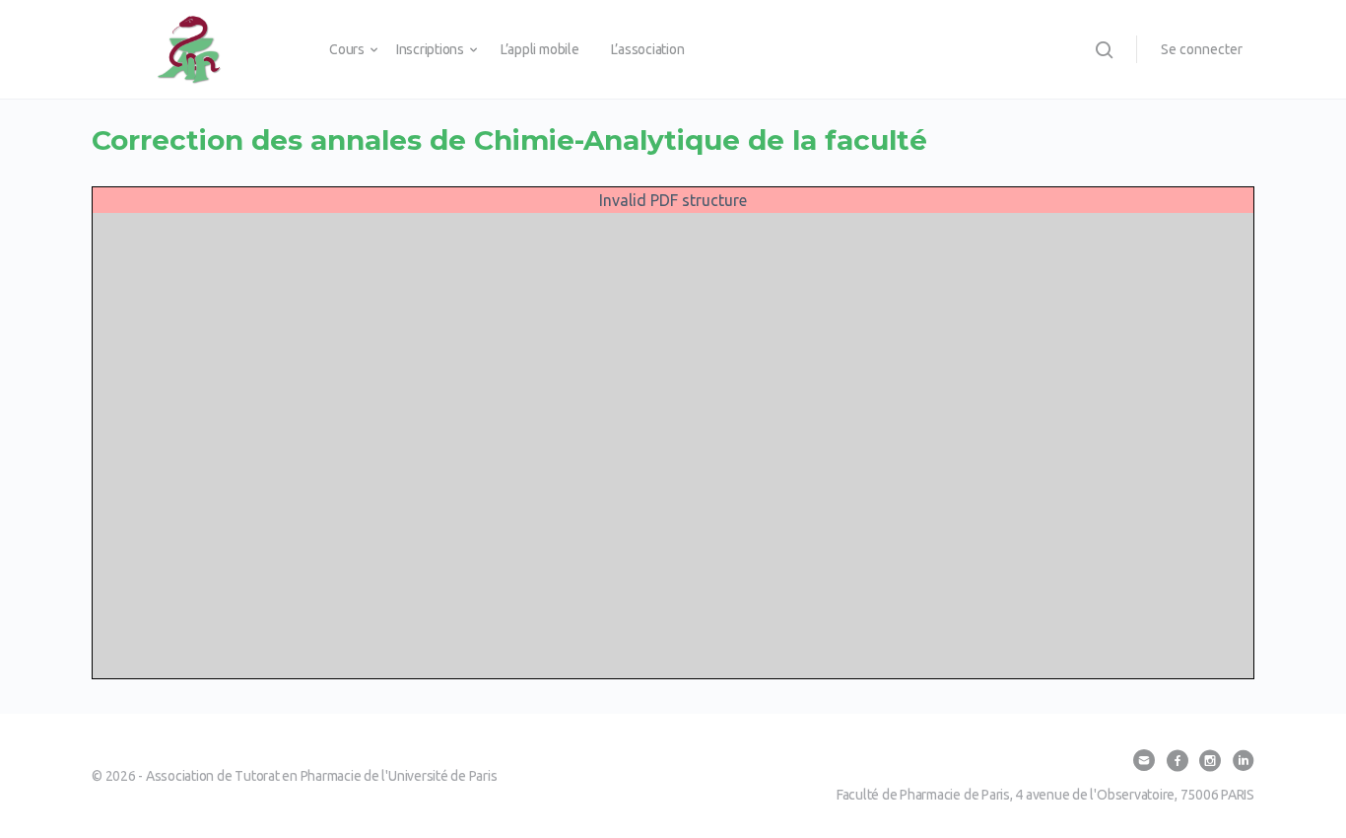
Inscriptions (430, 49)
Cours (347, 49)
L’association (648, 49)
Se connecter (1202, 49)
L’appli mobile (540, 49)
